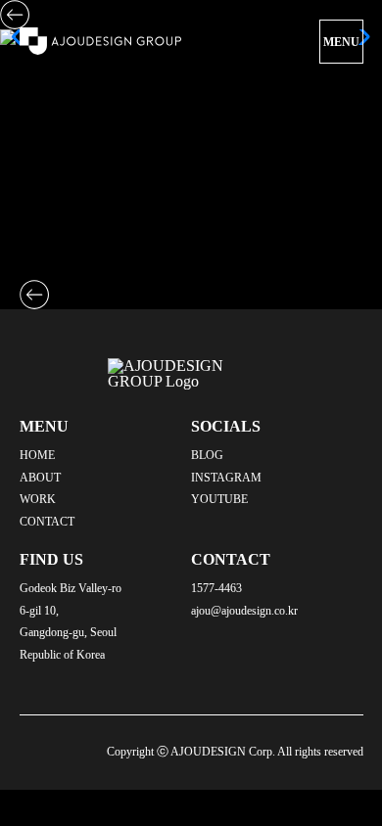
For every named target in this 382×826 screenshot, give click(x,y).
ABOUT (40, 477)
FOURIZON (60, 256)
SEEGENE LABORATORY (111, 240)
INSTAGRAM (226, 477)
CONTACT (47, 521)
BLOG (207, 455)
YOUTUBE (219, 499)
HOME (37, 455)
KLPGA (46, 271)
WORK (38, 499)
